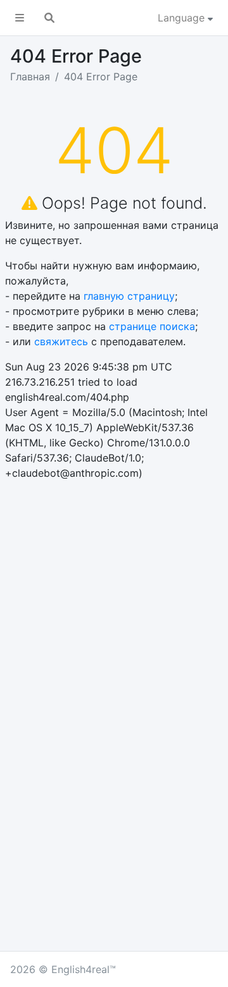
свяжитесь (61, 341)
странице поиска (152, 326)
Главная (30, 76)
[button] (19, 17)
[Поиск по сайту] (49, 17)
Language (183, 17)
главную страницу (129, 296)
